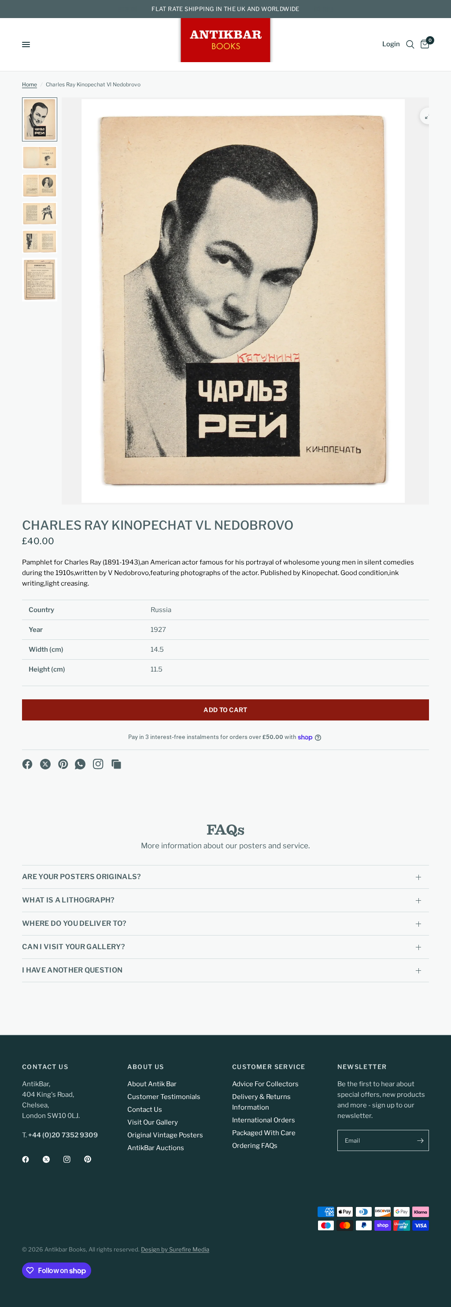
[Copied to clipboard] (116, 764)
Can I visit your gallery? (73, 947)
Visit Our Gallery (152, 1122)
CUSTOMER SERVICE (268, 1067)
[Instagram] (98, 764)
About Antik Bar (152, 1084)
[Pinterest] (63, 764)
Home (29, 84)
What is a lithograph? (68, 900)
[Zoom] (428, 116)
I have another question (72, 970)
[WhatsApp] (80, 764)
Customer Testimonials (163, 1097)
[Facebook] (27, 764)
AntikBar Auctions (155, 1148)
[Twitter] (52, 1159)
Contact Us (144, 1110)
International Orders (263, 1120)
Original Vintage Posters (165, 1135)
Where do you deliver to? (74, 923)
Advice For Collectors (265, 1084)
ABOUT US (145, 1067)
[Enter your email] (420, 1140)
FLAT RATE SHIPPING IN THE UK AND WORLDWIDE (225, 8)
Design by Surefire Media (175, 1249)
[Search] (410, 44)
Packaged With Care (264, 1133)
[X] (45, 764)
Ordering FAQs (254, 1146)
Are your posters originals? (81, 877)
